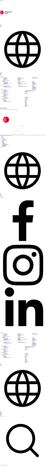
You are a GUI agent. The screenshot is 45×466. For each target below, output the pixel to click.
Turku (25, 102)
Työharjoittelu (26, 97)
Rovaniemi (26, 106)
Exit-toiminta (33, 82)
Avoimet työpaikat (5, 97)
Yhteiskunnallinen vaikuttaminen (21, 78)
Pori (25, 103)
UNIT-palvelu (19, 83)
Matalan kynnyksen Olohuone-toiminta (7, 83)
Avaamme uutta (5, 335)
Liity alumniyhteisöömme (6, 354)
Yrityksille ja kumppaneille (6, 90)
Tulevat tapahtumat (5, 86)
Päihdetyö (33, 83)
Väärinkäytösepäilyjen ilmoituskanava (7, 101)
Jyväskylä (26, 104)
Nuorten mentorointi (6, 82)
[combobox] (22, 50)
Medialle (3, 142)
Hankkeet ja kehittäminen (34, 77)
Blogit (4, 94)
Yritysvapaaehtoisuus (6, 91)
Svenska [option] (1, 74)
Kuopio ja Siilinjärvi (27, 105)
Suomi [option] (0, 73)
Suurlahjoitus (33, 88)
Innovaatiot (19, 80)
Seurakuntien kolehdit (34, 89)
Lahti (25, 101)
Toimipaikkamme (27, 99)
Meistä (2, 138)
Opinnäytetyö (26, 354)
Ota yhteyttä (5, 99)
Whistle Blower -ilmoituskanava (5, 144)
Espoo (25, 100)
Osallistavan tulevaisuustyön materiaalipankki (22, 86)
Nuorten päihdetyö (5, 340)
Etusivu (2, 76)
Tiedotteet (26, 93)
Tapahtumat (5, 95)
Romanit (19, 82)
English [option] (0, 194)
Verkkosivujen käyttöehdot (3, 145)
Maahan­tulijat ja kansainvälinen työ (21, 81)
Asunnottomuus (33, 340)
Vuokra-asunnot (5, 100)
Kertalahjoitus (33, 86)
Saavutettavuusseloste (4, 146)
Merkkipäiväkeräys (34, 87)
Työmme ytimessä (20, 77)
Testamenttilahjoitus (34, 344)
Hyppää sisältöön (1, 0)
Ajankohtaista (2, 92)
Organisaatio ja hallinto (6, 78)
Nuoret (4, 81)
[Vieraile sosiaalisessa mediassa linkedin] (23, 331)
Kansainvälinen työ (20, 340)
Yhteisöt (33, 81)
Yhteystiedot (2, 98)
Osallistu (2, 85)
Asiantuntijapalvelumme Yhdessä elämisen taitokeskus (30, 90)
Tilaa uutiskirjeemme (4, 139)
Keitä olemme (5, 77)
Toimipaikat (3, 143)
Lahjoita (3, 141)
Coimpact (26, 91)
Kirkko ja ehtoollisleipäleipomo (7, 80)
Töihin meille (2, 96)
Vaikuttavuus (19, 335)
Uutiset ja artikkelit (5, 93)
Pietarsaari (26, 359)
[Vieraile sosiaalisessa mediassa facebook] (23, 242)
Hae (0, 416)
